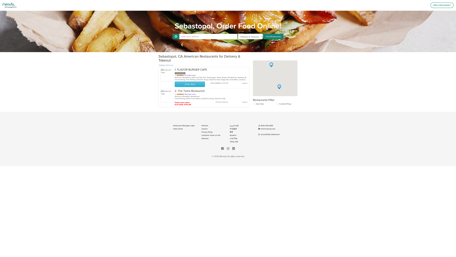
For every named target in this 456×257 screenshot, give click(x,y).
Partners (205, 126)
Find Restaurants (273, 36)
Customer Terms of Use (211, 135)
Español (233, 135)
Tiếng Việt (234, 142)
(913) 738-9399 (266, 126)
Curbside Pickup (285, 104)
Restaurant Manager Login (184, 126)
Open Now (260, 104)
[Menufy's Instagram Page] (228, 148)
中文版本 (233, 129)
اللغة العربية (234, 126)
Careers (205, 129)
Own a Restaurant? (442, 5)
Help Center (178, 129)
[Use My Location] (176, 36)
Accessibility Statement (270, 134)
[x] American (169, 65)
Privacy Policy (207, 132)
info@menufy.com (267, 129)
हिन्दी (231, 132)
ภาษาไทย (233, 138)
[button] (271, 64)
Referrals (205, 138)
